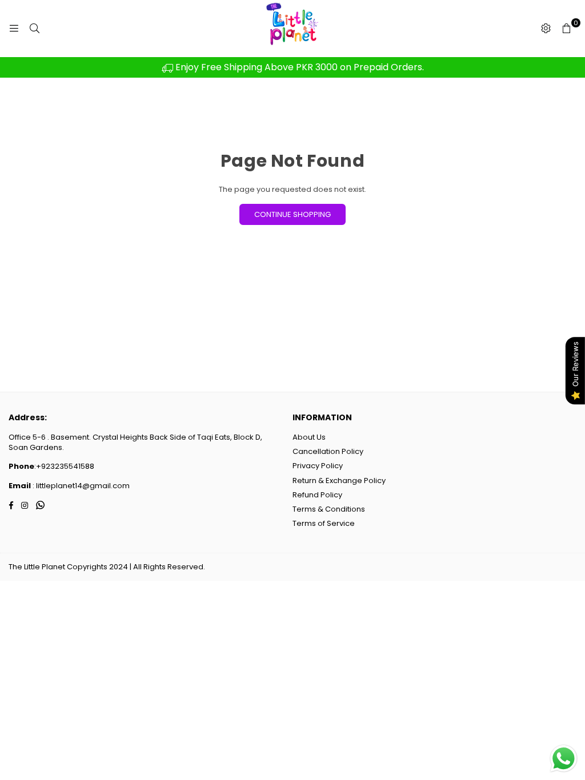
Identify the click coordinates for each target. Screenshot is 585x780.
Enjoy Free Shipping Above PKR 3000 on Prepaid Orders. (298, 67)
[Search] (34, 28)
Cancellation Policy (327, 451)
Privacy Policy (317, 465)
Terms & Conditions (328, 509)
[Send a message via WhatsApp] (563, 758)
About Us (309, 437)
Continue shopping (292, 214)
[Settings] (545, 28)
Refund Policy (317, 494)
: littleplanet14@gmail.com (80, 485)
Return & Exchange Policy (339, 480)
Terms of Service (323, 523)
